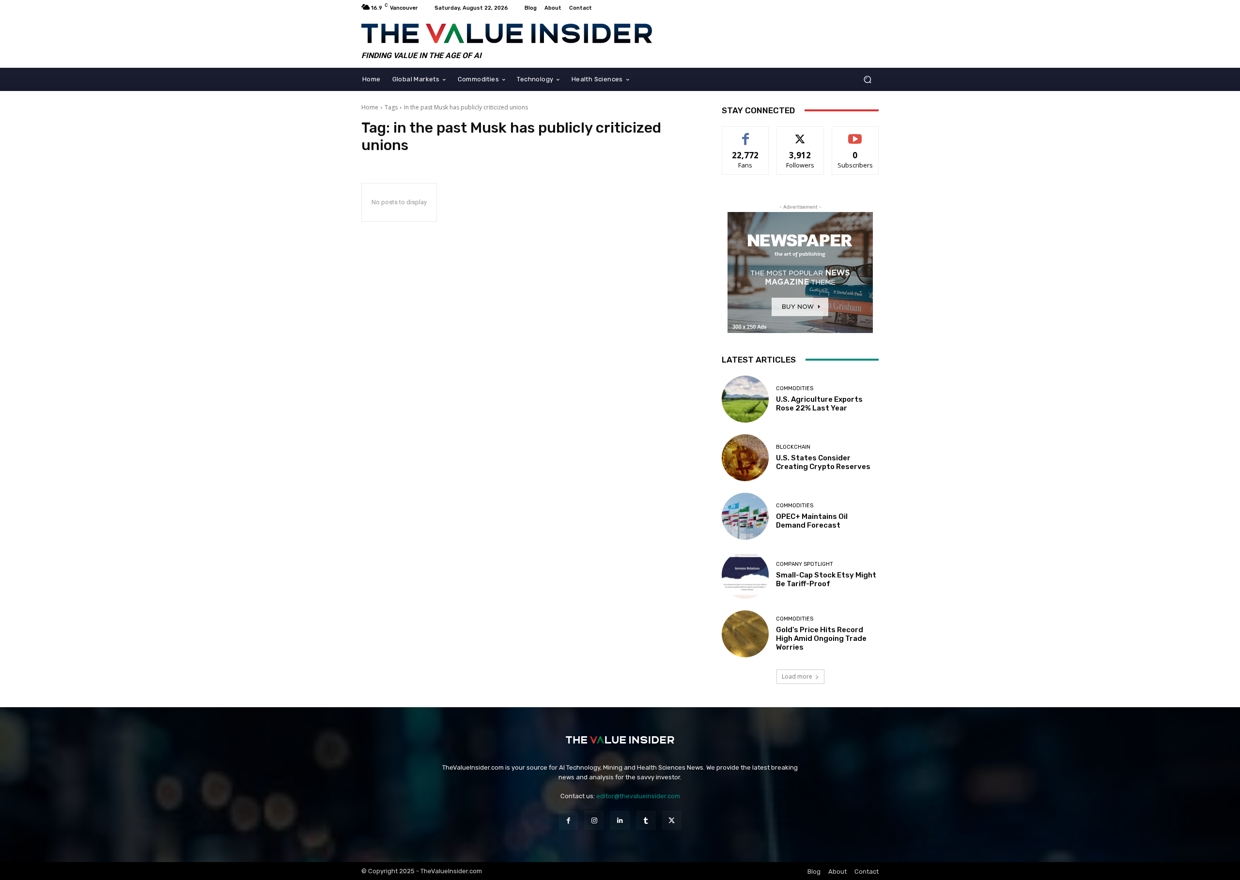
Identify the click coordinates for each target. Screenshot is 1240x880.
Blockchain (793, 447)
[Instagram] (594, 820)
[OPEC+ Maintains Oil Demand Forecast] (745, 516)
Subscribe (855, 133)
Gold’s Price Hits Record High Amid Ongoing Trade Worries (821, 638)
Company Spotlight (804, 564)
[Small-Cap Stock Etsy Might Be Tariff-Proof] (745, 574)
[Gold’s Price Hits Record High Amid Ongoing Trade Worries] (745, 633)
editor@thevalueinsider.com (638, 796)
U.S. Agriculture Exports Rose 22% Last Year (819, 403)
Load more (797, 676)
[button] (867, 79)
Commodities (794, 388)
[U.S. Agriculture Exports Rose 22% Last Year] (745, 399)
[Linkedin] (619, 820)
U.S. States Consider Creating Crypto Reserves (823, 462)
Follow (800, 133)
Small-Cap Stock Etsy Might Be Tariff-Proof (826, 579)
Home (369, 107)
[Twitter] (671, 820)
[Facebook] (568, 820)
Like (745, 133)
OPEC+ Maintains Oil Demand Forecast (812, 521)
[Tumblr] (645, 820)
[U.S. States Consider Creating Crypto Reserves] (745, 457)
